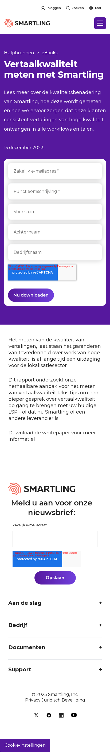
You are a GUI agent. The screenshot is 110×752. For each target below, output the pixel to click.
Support (19, 669)
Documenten (26, 647)
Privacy (33, 700)
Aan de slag (24, 603)
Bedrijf (18, 625)
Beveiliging (73, 700)
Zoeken (78, 8)
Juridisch (51, 700)
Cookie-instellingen (25, 745)
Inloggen (53, 8)
